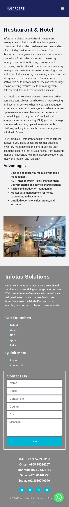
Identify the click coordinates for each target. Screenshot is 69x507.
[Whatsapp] (59, 497)
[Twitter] (30, 490)
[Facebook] (22, 490)
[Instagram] (39, 490)
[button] (62, 9)
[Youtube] (47, 490)
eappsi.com (34, 502)
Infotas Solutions (27, 277)
